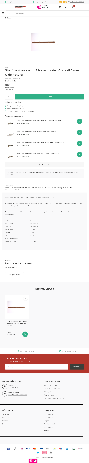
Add (50, 97)
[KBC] (38, 453)
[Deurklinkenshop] (19, 7)
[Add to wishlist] (25, 298)
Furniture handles (50, 424)
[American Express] (67, 449)
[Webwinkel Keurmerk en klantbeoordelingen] (42, 7)
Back (9, 18)
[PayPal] (28, 449)
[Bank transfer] (47, 449)
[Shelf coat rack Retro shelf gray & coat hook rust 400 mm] (10, 157)
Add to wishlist (11, 81)
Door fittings (48, 417)
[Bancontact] (54, 449)
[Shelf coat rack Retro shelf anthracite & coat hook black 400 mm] (10, 146)
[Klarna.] (44, 453)
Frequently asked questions (54, 398)
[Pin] (8, 449)
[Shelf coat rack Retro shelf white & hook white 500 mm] (10, 135)
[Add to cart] (79, 121)
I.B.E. (6, 67)
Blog (3, 424)
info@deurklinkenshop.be (17, 395)
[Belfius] (80, 449)
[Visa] (41, 449)
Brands (46, 430)
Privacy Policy (49, 392)
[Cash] (15, 449)
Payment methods (50, 395)
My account (6, 414)
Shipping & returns (50, 385)
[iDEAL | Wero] (21, 449)
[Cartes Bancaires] (74, 449)
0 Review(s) (16, 78)
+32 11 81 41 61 (13, 387)
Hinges (46, 421)
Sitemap (50, 457)
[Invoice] (51, 453)
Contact (5, 421)
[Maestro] (60, 449)
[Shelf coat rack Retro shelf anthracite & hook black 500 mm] (10, 124)
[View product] (25, 334)
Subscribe (77, 367)
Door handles (49, 414)
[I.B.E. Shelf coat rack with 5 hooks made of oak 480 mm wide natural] (17, 307)
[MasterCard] (34, 449)
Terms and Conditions (52, 389)
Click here (67, 172)
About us (5, 417)
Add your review (14, 275)
